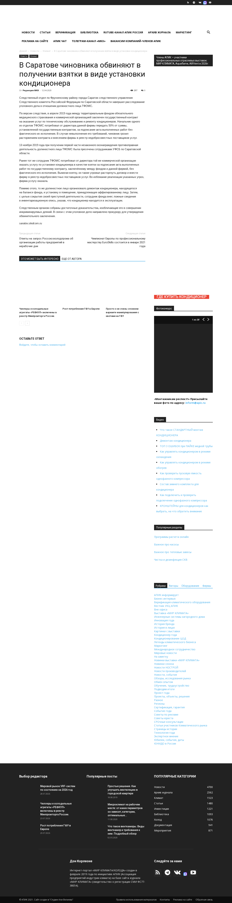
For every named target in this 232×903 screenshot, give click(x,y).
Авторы (173, 585)
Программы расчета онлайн (171, 537)
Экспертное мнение (166, 736)
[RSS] (188, 2)
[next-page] (27, 323)
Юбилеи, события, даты (169, 740)
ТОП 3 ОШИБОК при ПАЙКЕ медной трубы (186, 446)
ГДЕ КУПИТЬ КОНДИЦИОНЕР (181, 297)
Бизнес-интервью (165, 598)
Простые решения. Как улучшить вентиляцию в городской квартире (123, 790)
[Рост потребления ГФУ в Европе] (82, 286)
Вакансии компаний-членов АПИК (136, 41)
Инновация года (164, 620)
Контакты (165, 899)
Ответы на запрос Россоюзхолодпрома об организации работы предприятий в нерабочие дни (46, 242)
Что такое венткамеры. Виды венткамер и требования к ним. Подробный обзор (126, 830)
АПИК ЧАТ (60, 41)
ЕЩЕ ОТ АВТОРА (72, 258)
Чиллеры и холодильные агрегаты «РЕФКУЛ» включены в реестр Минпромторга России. (38, 312)
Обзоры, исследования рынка (172, 678)
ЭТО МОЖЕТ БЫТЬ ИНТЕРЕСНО (40, 258)
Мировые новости (165, 653)
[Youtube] (210, 2)
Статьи (45, 32)
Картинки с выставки (167, 631)
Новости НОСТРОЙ (166, 667)
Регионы (159, 703)
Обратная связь (204, 899)
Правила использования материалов (136, 899)
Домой (23, 51)
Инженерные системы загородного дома (179, 616)
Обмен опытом (163, 682)
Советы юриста (163, 718)
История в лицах (164, 627)
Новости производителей (170, 671)
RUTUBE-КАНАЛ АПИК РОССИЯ (123, 32)
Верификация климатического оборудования (182, 602)
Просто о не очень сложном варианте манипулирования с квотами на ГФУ (122, 312)
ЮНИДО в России (165, 743)
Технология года (164, 732)
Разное (158, 700)
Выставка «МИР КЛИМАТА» (171, 613)
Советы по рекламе (166, 714)
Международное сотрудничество (174, 649)
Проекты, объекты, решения (172, 696)
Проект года (161, 693)
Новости (28, 32)
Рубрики (161, 585)
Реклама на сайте (35, 41)
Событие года (162, 711)
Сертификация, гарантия (169, 707)
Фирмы (206, 585)
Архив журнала (159, 32)
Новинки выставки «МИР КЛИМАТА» (176, 660)
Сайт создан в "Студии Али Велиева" (53, 899)
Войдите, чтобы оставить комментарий (42, 344)
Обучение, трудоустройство (171, 685)
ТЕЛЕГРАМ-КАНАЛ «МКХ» (88, 41)
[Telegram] (194, 2)
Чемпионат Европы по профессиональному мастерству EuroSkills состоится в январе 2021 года (116, 242)
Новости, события (165, 674)
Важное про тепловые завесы (172, 552)
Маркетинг (184, 32)
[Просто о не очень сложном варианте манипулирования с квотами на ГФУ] (125, 286)
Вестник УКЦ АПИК (166, 606)
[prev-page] (21, 323)
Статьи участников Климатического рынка (180, 725)
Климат (47, 51)
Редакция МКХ (31, 90)
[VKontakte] (200, 2)
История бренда (164, 624)
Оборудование (190, 585)
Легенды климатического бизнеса (175, 642)
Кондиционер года (165, 635)
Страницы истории (165, 729)
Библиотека (89, 32)
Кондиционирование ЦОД (170, 638)
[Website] (205, 2)
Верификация (65, 32)
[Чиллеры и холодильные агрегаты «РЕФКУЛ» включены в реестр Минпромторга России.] (39, 286)
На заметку (161, 656)
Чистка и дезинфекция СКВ (170, 559)
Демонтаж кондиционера (175, 440)
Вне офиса (160, 609)
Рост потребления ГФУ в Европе (81, 308)
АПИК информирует (166, 595)
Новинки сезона (164, 664)
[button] (208, 32)
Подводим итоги (164, 689)
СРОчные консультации (168, 721)
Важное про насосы (166, 544)
